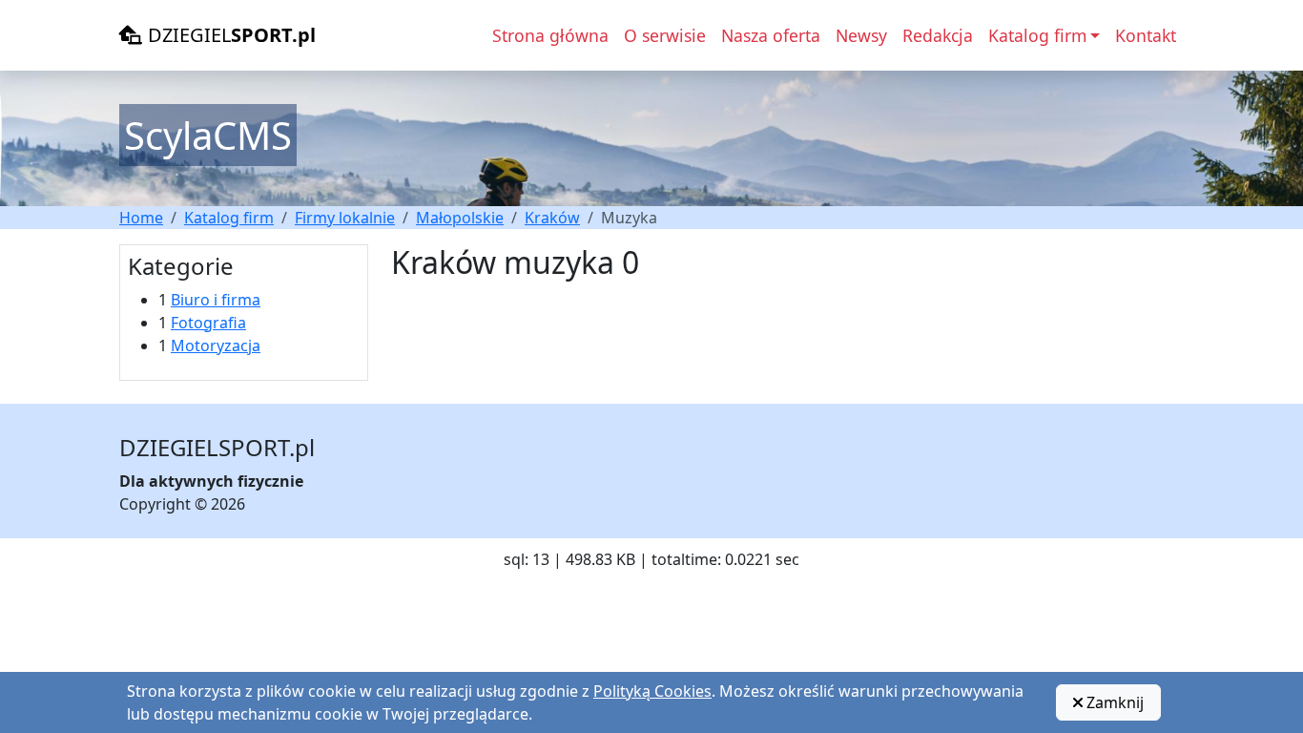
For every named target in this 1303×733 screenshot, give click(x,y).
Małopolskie (460, 217)
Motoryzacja (215, 345)
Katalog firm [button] (1037, 35)
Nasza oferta (770, 35)
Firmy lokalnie (345, 217)
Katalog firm (229, 217)
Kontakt (1145, 35)
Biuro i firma (215, 299)
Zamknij (1113, 702)
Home (141, 217)
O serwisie (665, 35)
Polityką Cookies (652, 691)
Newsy (861, 35)
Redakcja (937, 35)
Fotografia (208, 322)
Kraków (552, 217)
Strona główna (550, 35)
